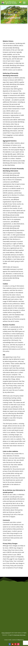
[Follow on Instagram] (18, 644)
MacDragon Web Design (19, 635)
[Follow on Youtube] (12, 644)
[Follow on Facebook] (10, 644)
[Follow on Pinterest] (15, 644)
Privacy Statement (6, 632)
